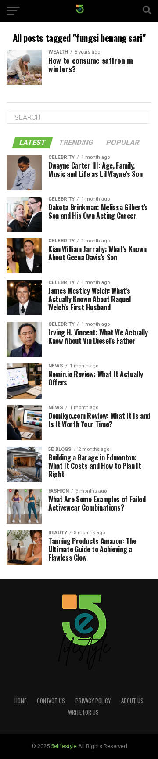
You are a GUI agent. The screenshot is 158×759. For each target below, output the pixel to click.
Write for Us (83, 712)
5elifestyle (64, 746)
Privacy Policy (93, 701)
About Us (132, 701)
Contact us (51, 701)
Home (20, 701)
